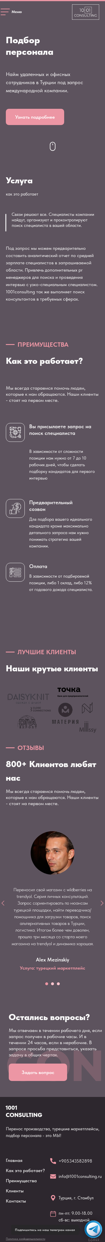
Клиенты (15, 1191)
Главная (14, 1160)
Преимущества (21, 1180)
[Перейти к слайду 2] (52, 983)
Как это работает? (25, 1170)
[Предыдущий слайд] (2, 903)
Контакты (16, 1201)
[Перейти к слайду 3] (58, 983)
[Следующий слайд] (102, 903)
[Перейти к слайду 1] (46, 983)
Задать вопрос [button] (38, 1072)
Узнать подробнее (35, 117)
